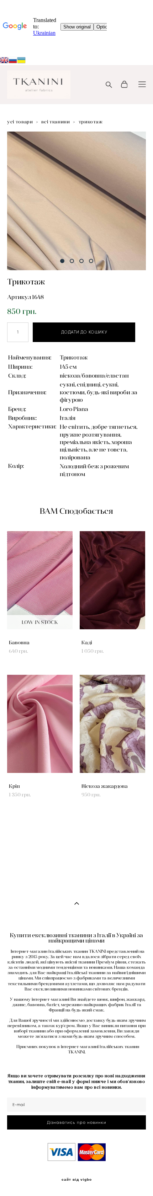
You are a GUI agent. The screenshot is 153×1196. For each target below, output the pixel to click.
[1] (62, 261)
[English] (4, 60)
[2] (72, 261)
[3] (81, 261)
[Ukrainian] (13, 60)
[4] (91, 261)
